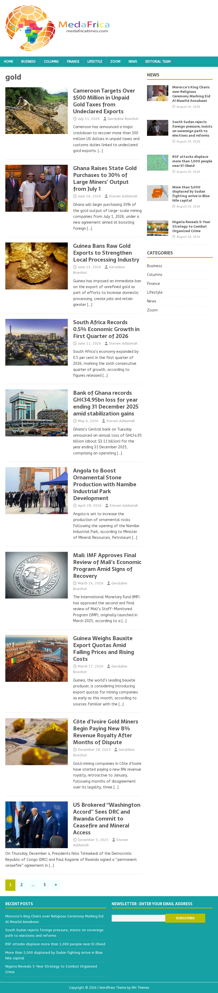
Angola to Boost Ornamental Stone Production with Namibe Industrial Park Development (104, 484)
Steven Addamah (123, 196)
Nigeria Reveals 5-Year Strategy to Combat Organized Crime (191, 226)
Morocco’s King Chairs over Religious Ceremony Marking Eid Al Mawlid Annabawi (191, 93)
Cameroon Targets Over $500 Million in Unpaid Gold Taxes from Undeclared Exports (104, 101)
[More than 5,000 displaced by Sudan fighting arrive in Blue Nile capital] (157, 198)
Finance (73, 61)
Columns (51, 61)
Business (28, 61)
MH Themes (140, 988)
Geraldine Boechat (123, 119)
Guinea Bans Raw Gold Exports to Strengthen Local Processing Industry (106, 253)
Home (8, 61)
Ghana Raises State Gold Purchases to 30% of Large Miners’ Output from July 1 (105, 178)
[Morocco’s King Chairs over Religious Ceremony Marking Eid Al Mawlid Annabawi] (157, 98)
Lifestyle (94, 61)
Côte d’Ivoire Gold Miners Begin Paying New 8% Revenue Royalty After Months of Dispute (105, 732)
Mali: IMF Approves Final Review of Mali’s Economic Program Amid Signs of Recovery (107, 565)
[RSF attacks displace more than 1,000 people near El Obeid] (157, 167)
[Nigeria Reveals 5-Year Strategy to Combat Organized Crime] (157, 232)
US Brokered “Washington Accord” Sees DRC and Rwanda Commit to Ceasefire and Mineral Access (106, 819)
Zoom (115, 61)
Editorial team (158, 61)
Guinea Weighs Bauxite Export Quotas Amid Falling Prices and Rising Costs (103, 648)
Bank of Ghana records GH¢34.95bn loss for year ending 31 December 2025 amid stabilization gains (106, 403)
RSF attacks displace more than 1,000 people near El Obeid (192, 161)
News (133, 61)
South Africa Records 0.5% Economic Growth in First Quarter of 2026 (106, 329)
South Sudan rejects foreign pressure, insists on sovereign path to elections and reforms (192, 128)
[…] (100, 151)
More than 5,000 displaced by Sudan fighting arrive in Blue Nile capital (190, 193)
